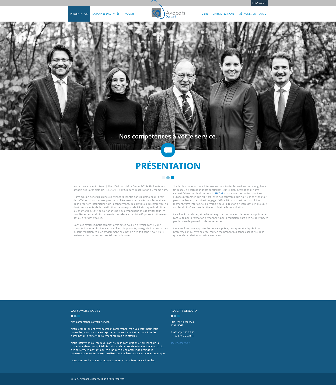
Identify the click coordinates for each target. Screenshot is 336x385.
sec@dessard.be (180, 343)
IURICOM (217, 193)
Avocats (129, 13)
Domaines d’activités (106, 13)
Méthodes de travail (252, 13)
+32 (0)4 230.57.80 (183, 332)
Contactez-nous (223, 13)
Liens (205, 13)
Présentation (79, 13)
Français (258, 2)
